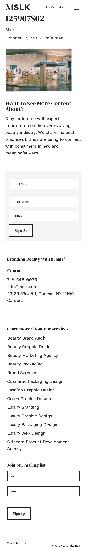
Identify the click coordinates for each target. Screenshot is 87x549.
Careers (15, 300)
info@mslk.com (22, 286)
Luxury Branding (23, 407)
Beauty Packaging (25, 364)
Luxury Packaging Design (32, 424)
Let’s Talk (55, 7)
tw (16, 314)
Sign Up (21, 230)
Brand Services (22, 372)
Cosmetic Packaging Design (35, 381)
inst (30, 314)
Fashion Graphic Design (31, 390)
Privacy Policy (59, 545)
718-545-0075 (22, 280)
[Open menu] (76, 7)
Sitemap (74, 545)
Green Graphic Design (29, 398)
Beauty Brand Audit (26, 338)
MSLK (17, 7)
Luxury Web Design (26, 433)
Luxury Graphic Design (29, 416)
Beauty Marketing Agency (32, 355)
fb (9, 314)
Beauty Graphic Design (30, 347)
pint (23, 314)
